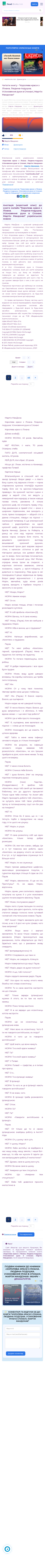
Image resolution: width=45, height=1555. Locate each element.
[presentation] (37, 50)
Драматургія (38, 106)
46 (28, 377)
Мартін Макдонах (15, 106)
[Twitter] (21, 196)
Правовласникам (10, 1234)
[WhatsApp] (24, 196)
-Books (15, 4)
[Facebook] (18, 196)
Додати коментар (15, 1353)
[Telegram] (27, 196)
